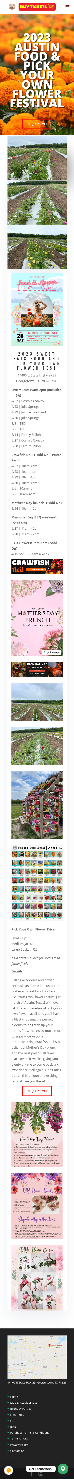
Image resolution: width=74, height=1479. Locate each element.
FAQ (13, 1421)
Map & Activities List (23, 1402)
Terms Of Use (19, 1439)
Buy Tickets (37, 124)
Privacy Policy (19, 1445)
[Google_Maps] (63, 1469)
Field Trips (17, 1415)
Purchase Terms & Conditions (29, 1432)
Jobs (13, 1427)
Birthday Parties (20, 1408)
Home (14, 1397)
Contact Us (17, 1451)
